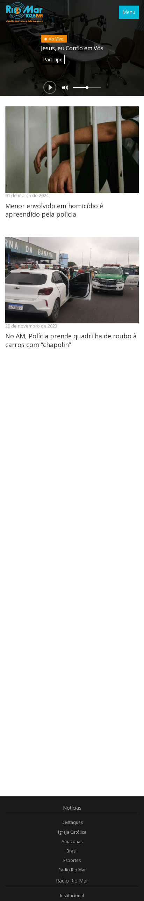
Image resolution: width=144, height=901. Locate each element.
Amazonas (72, 841)
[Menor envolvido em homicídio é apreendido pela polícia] (72, 149)
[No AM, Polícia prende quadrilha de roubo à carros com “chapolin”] (72, 280)
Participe (53, 59)
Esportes (72, 860)
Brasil (72, 851)
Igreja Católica (72, 832)
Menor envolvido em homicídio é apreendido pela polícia (54, 210)
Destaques (72, 822)
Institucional (72, 896)
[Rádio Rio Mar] (24, 12)
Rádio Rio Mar (72, 870)
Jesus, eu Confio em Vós (72, 48)
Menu (128, 12)
